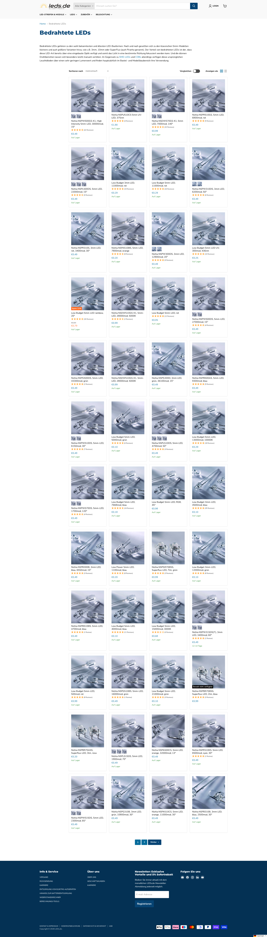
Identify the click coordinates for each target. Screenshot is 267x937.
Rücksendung (46, 881)
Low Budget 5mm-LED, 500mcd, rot (83, 693)
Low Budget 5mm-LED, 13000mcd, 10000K (204, 438)
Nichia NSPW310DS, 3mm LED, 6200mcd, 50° (208, 190)
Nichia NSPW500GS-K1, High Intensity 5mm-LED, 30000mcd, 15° (87, 123)
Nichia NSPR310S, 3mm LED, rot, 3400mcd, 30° (86, 249)
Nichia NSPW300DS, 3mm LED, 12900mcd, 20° (168, 255)
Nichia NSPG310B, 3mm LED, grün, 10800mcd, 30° (127, 813)
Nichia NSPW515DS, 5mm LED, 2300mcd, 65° (87, 819)
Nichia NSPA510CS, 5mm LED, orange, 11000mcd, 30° (167, 813)
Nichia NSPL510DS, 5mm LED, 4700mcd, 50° (167, 445)
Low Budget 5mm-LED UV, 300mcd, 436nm (206, 249)
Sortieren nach (76, 71)
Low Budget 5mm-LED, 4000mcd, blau (123, 628)
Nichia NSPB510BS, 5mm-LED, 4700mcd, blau (87, 628)
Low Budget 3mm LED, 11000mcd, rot (123, 184)
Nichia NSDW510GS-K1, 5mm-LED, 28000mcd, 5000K (128, 314)
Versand (44, 877)
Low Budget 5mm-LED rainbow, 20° (87, 314)
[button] (87, 130)
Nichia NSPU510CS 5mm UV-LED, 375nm (127, 116)
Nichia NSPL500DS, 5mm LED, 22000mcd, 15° (86, 190)
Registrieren (144, 903)
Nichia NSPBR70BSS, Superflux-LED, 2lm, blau (204, 693)
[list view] (225, 71)
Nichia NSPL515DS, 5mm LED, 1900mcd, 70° (127, 758)
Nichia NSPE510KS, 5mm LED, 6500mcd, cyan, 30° (207, 752)
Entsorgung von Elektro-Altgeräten (58, 889)
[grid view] (221, 71)
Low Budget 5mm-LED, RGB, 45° (166, 504)
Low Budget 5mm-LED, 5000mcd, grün (123, 438)
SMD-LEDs (124, 57)
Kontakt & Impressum (49, 926)
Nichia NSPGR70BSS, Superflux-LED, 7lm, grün (164, 569)
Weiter (153, 842)
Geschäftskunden (96, 881)
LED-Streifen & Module (52, 14)
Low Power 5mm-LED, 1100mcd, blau (123, 569)
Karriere (44, 885)
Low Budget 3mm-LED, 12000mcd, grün (204, 569)
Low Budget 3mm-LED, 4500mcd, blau (204, 504)
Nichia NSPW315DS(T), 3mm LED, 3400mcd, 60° (207, 634)
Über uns (91, 877)
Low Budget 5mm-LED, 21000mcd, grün (163, 693)
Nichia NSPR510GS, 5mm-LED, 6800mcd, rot (208, 116)
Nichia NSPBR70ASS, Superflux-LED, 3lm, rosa (84, 752)
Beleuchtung (103, 14)
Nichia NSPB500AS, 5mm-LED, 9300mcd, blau (208, 380)
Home (43, 24)
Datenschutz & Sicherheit (94, 926)
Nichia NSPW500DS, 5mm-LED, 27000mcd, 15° (208, 321)
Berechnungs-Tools (49, 901)
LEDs (73, 14)
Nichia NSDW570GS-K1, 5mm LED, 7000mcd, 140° (167, 122)
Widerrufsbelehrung (70, 926)
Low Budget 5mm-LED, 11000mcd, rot (163, 184)
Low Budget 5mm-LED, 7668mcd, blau (123, 504)
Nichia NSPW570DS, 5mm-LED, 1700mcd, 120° (87, 510)
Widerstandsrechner (50, 897)
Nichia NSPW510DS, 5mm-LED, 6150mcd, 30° (87, 445)
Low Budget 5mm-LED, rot (165, 313)
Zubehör (86, 14)
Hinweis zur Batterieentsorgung (56, 893)
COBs (138, 57)
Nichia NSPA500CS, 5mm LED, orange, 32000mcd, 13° (167, 752)
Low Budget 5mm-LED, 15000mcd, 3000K (163, 628)
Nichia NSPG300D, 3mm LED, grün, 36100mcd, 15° (167, 380)
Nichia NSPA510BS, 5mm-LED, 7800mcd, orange (127, 249)
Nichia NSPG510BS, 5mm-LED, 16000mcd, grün (127, 693)
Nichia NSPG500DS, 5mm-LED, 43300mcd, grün (87, 380)
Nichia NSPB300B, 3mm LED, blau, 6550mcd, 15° (86, 569)
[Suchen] (194, 6)
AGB (111, 926)
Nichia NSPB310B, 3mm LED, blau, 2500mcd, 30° (207, 813)
